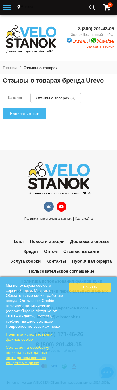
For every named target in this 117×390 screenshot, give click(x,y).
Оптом (51, 251)
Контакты (56, 261)
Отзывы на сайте (81, 251)
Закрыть (108, 387)
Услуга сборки (26, 261)
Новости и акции (47, 241)
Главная (10, 68)
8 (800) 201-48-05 (96, 28)
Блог (19, 241)
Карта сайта (84, 218)
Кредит (31, 251)
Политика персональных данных (48, 218)
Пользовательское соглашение (61, 271)
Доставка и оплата (89, 241)
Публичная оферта (92, 261)
